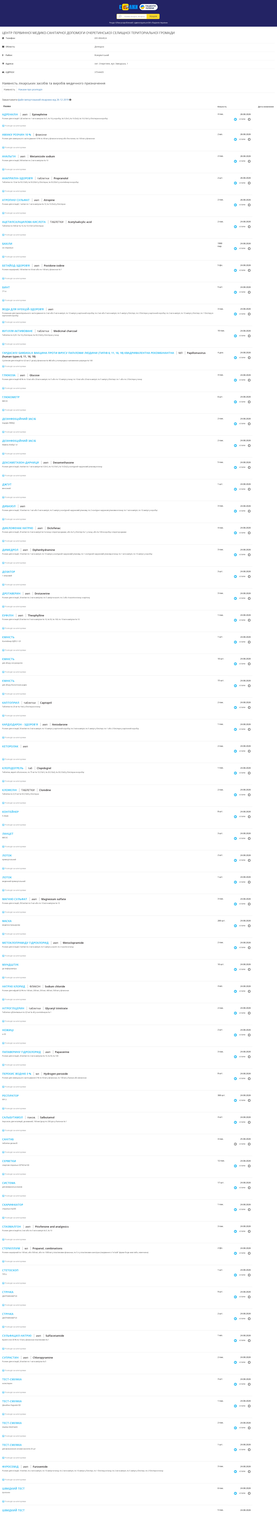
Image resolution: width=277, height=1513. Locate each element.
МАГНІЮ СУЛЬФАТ (34, 899)
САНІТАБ (8, 1139)
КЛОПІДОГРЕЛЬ (26, 768)
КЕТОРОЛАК (15, 746)
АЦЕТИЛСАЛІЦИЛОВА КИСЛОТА (47, 222)
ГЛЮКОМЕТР (10, 397)
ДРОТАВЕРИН (26, 593)
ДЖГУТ (7, 484)
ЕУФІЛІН (23, 615)
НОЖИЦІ (8, 1030)
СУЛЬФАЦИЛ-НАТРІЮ (33, 1335)
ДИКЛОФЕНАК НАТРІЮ (31, 528)
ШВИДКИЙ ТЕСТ (13, 1488)
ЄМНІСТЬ (8, 637)
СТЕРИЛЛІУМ (32, 1248)
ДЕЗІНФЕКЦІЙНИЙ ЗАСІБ (19, 419)
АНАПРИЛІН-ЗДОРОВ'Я (35, 178)
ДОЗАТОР (8, 571)
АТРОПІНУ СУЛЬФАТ (28, 200)
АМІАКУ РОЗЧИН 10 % (24, 134)
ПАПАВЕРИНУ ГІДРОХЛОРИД (35, 1052)
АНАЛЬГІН (28, 156)
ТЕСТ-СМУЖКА (12, 1379)
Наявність (9, 89)
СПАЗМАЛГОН (35, 1226)
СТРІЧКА (7, 1292)
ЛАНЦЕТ (7, 833)
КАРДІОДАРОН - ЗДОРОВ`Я (35, 724)
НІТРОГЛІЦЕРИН (35, 1008)
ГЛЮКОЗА (21, 375)
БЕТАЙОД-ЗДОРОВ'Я (33, 265)
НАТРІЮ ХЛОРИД (33, 986)
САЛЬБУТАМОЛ (28, 1117)
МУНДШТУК (10, 964)
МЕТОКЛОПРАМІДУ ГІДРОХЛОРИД (43, 942)
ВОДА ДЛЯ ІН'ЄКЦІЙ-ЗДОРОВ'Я (27, 309)
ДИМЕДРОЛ (28, 550)
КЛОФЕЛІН (26, 790)
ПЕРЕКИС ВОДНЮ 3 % (35, 1073)
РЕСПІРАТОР (10, 1095)
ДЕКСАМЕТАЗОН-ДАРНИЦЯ (38, 462)
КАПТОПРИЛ (27, 702)
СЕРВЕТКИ (9, 1161)
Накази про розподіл (30, 89)
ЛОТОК (7, 855)
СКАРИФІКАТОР (12, 1204)
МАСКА (7, 921)
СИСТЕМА (8, 1183)
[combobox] (132, 16)
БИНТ (6, 287)
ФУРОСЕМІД (25, 1466)
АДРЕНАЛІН (24, 114)
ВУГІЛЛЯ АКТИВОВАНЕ (39, 331)
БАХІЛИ (7, 243)
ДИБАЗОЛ (13, 506)
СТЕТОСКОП (10, 1270)
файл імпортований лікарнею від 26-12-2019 (43, 99)
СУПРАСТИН (27, 1357)
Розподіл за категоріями (15, 126)
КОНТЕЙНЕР (10, 811)
